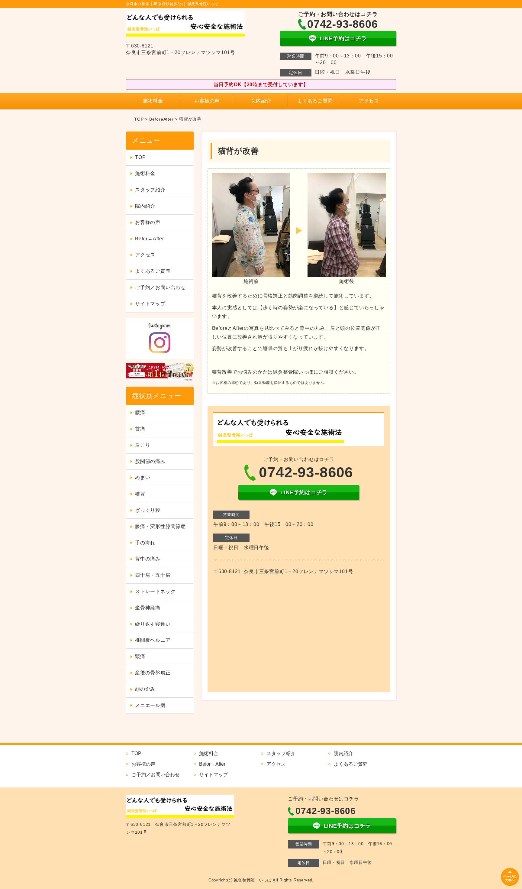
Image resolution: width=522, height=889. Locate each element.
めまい (142, 477)
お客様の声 (207, 100)
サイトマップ (150, 303)
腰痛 (140, 412)
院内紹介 (261, 100)
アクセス (369, 100)
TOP (138, 119)
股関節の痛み (150, 461)
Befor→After (149, 238)
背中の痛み (147, 558)
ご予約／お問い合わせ (160, 287)
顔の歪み (145, 689)
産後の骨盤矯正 (153, 672)
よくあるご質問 (315, 100)
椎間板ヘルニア (153, 640)
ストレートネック (155, 591)
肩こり (142, 445)
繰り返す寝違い (153, 624)
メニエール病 (150, 705)
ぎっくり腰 (147, 510)
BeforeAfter (161, 119)
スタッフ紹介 (150, 189)
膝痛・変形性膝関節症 (160, 526)
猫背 (140, 493)
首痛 (140, 428)
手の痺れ (145, 542)
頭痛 (140, 656)
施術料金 (153, 100)
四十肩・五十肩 (153, 575)
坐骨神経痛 (147, 607)
